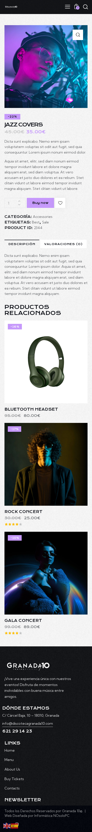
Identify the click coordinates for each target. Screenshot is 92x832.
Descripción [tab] (21, 244)
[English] (7, 825)
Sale (45, 222)
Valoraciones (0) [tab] (63, 244)
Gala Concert (23, 621)
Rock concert (23, 512)
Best (36, 222)
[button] (78, 35)
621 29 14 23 (17, 731)
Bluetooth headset (31, 409)
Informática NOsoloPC (51, 816)
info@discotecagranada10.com (27, 723)
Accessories (42, 216)
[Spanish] (15, 825)
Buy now (40, 203)
